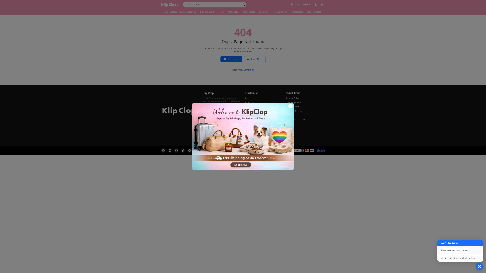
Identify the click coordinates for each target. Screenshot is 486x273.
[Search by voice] (446, 258)
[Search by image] (441, 258)
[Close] (290, 106)
